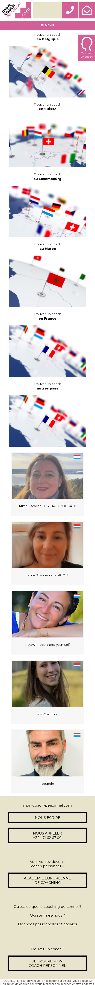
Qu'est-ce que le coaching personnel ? (47, 906)
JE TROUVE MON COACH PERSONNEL (47, 963)
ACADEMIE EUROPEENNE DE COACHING (47, 880)
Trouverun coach (86, 54)
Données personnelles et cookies (47, 924)
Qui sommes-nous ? (47, 915)
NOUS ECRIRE (47, 817)
